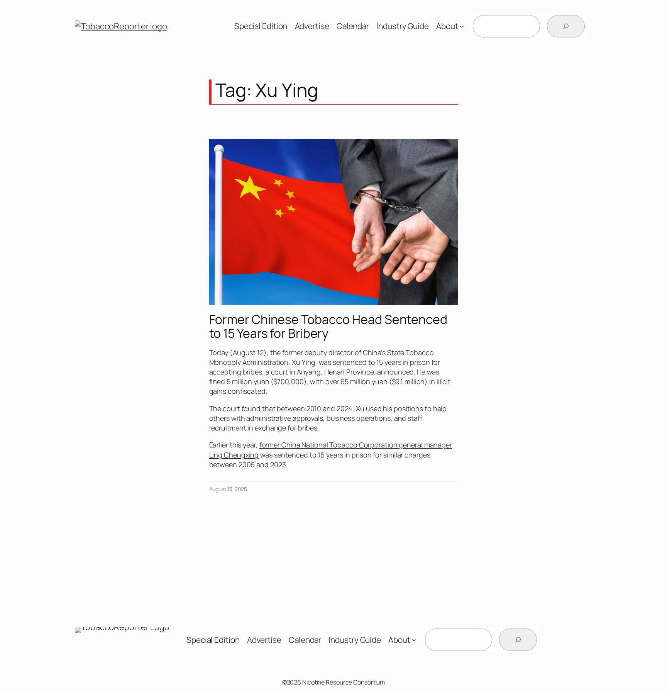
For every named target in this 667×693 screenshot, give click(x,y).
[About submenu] (462, 26)
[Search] (566, 26)
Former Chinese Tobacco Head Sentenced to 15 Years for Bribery (328, 326)
